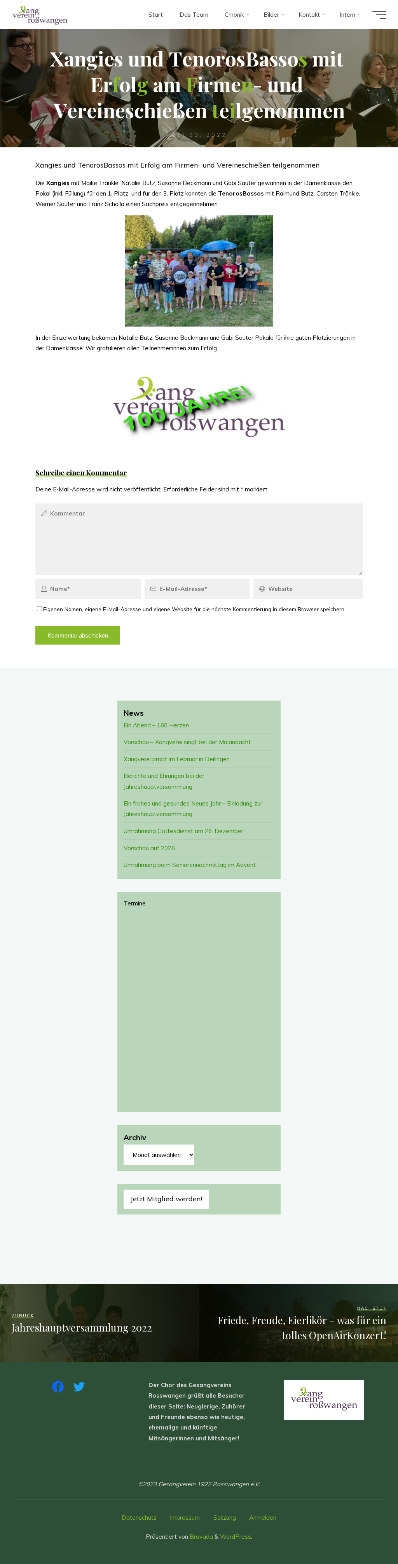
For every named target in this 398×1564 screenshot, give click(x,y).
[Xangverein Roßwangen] (40, 14)
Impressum (185, 1517)
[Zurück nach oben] (368, 1534)
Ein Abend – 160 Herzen (156, 725)
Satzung (224, 1517)
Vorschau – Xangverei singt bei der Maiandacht (187, 742)
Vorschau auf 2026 (149, 848)
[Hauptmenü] (379, 15)
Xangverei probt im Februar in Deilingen (177, 759)
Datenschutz (139, 1517)
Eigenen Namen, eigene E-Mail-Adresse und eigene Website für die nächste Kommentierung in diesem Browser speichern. (194, 609)
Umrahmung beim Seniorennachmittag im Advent (190, 865)
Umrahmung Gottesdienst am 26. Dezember (183, 831)
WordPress (235, 1536)
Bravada (200, 1536)
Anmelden (262, 1517)
